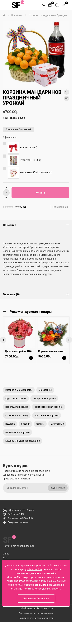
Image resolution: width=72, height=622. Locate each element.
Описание (9, 225)
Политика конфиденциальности (36, 618)
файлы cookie (33, 569)
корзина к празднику (16, 415)
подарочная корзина (44, 398)
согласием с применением (41, 580)
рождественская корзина (49, 407)
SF (16, 5)
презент (25, 423)
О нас (6, 553)
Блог (5, 557)
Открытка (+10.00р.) (30, 160)
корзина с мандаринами (18, 390)
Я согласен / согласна (36, 598)
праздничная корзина (47, 415)
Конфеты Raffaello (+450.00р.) (35, 172)
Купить (40, 192)
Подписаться (57, 488)
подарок (10, 423)
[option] (36, 54)
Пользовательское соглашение (36, 613)
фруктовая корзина (15, 398)
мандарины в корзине (17, 432)
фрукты (40, 423)
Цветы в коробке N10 (18, 351)
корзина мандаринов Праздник (22, 440)
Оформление (10, 137)
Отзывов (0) (11, 294)
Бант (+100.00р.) (28, 147)
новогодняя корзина (16, 407)
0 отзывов (20, 206)
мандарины (45, 390)
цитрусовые (57, 423)
